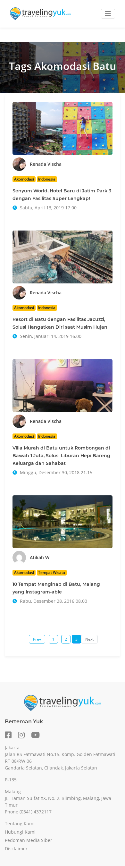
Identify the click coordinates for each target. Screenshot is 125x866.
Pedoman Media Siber (28, 840)
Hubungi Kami (20, 832)
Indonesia (46, 179)
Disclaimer (16, 848)
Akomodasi (24, 179)
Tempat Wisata (51, 572)
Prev (37, 639)
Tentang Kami (20, 823)
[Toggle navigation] (108, 14)
